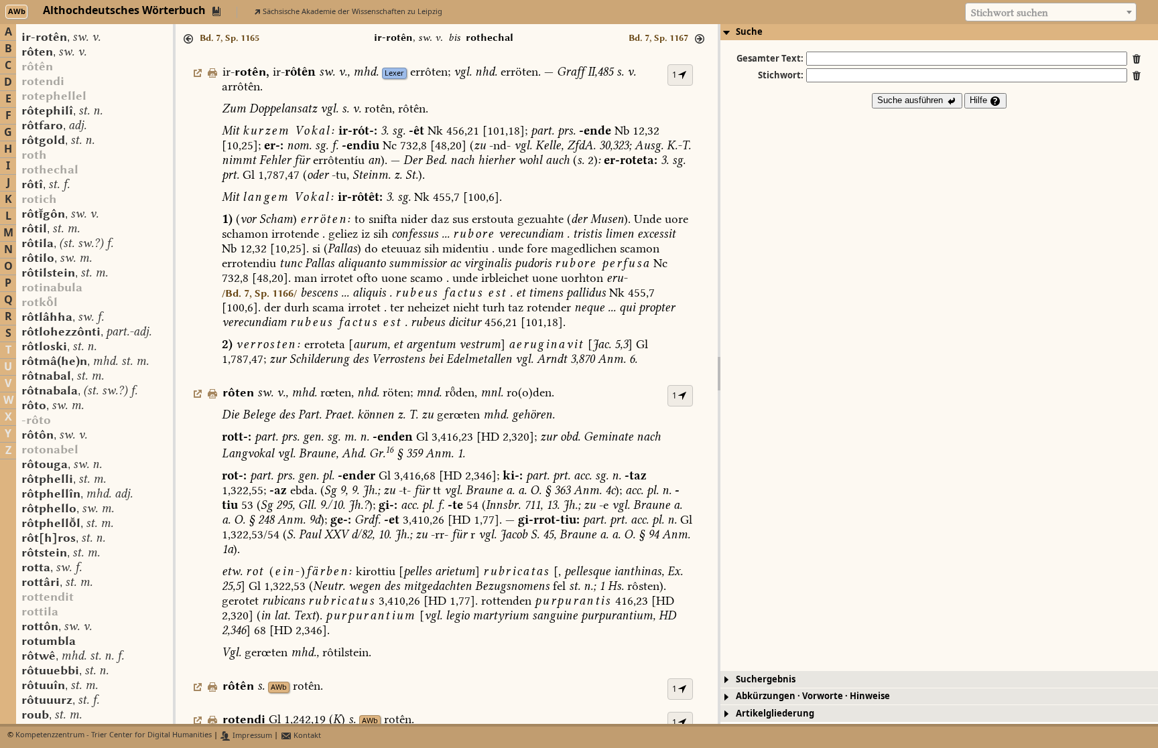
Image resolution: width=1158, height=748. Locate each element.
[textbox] (1051, 12)
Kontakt (306, 736)
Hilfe (980, 100)
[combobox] (1051, 12)
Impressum (251, 736)
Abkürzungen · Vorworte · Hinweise (813, 696)
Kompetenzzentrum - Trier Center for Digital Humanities (113, 736)
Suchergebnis (765, 679)
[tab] (939, 32)
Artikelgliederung (775, 713)
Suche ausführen (911, 100)
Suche (749, 31)
